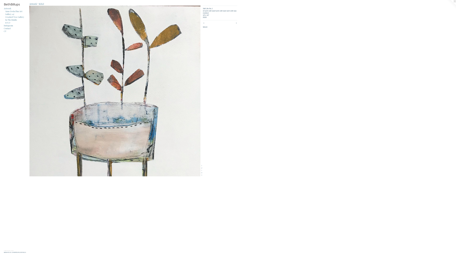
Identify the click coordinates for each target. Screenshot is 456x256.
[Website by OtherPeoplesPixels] (451, 4)
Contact (7, 28)
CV (5, 31)
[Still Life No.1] (114, 91)
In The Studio (11, 20)
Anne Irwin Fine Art (13, 11)
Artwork (7, 8)
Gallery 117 (9, 14)
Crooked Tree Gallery (14, 17)
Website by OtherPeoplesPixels (15, 252)
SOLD (7, 22)
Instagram (8, 25)
